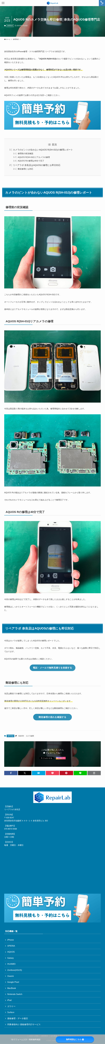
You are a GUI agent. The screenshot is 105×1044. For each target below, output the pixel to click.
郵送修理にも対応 (25, 169)
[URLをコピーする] (94, 773)
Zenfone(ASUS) (14, 970)
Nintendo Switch (14, 994)
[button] (11, 773)
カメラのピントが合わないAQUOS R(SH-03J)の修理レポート (43, 150)
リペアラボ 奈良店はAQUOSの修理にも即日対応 (36, 165)
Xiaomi (10, 976)
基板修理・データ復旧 (17, 1018)
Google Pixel (13, 982)
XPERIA (11, 946)
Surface (10, 1012)
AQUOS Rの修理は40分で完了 (31, 161)
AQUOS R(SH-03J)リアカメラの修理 (34, 157)
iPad (9, 1000)
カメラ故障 (30, 736)
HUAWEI (11, 964)
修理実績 (10, 25)
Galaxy (10, 958)
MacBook (11, 988)
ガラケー (11, 1006)
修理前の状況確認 (25, 153)
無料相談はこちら (73, 1039)
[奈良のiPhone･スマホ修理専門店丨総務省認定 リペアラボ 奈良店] (52, 3)
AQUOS (21, 736)
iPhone (10, 940)
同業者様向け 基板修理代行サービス (24, 1024)
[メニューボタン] (3, 3)
